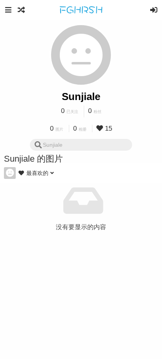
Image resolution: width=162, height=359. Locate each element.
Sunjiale (81, 96)
